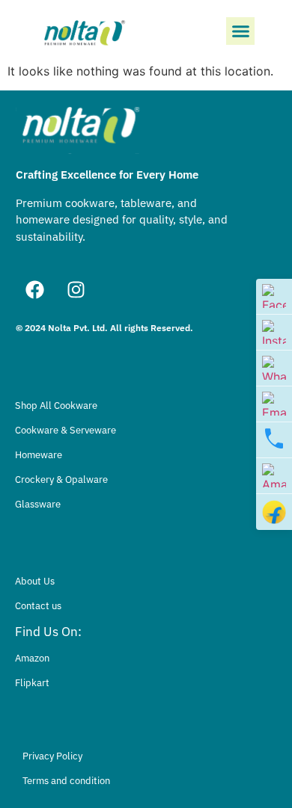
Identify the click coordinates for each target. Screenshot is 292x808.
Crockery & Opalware (61, 479)
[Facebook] (34, 290)
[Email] (274, 404)
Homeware (38, 454)
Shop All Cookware (56, 405)
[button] (240, 31)
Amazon (32, 658)
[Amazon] (274, 476)
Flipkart (32, 682)
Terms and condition (66, 780)
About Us (35, 581)
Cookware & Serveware (65, 430)
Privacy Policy (52, 756)
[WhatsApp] (274, 368)
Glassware (38, 504)
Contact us (38, 605)
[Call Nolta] (274, 440)
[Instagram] (75, 290)
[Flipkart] (274, 512)
